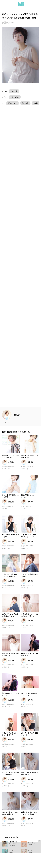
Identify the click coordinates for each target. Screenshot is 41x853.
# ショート (14, 91)
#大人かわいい (12, 103)
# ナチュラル (15, 97)
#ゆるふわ (25, 103)
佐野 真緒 (17, 418)
